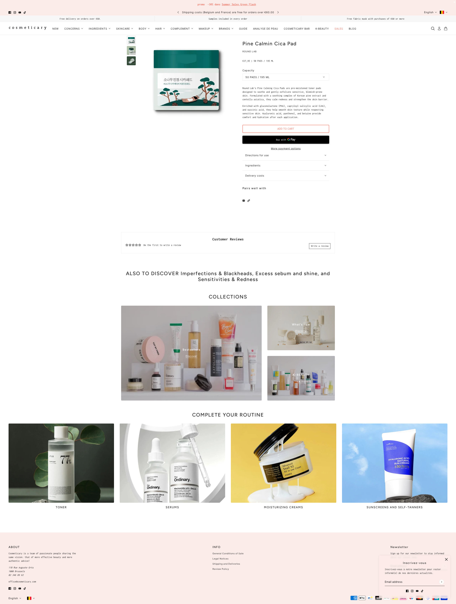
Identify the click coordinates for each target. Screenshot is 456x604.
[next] (278, 12)
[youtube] (19, 12)
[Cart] (445, 28)
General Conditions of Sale (228, 553)
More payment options (286, 148)
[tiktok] (24, 12)
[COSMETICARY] (28, 28)
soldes (254, 3)
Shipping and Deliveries (226, 563)
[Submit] (441, 581)
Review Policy (221, 569)
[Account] (439, 28)
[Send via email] (243, 200)
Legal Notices (221, 558)
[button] (248, 200)
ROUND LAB (249, 51)
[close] (446, 559)
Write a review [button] (319, 246)
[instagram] (14, 12)
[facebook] (9, 12)
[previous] (178, 12)
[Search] (433, 28)
